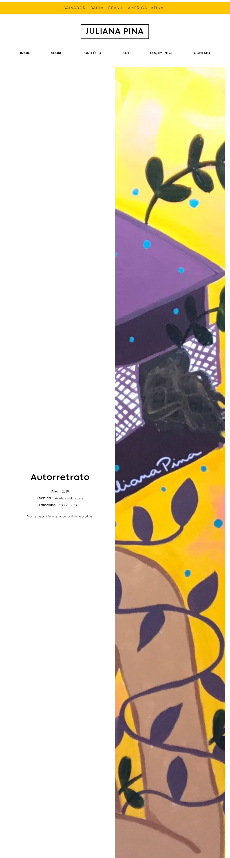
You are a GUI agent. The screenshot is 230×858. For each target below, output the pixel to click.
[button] (162, 53)
